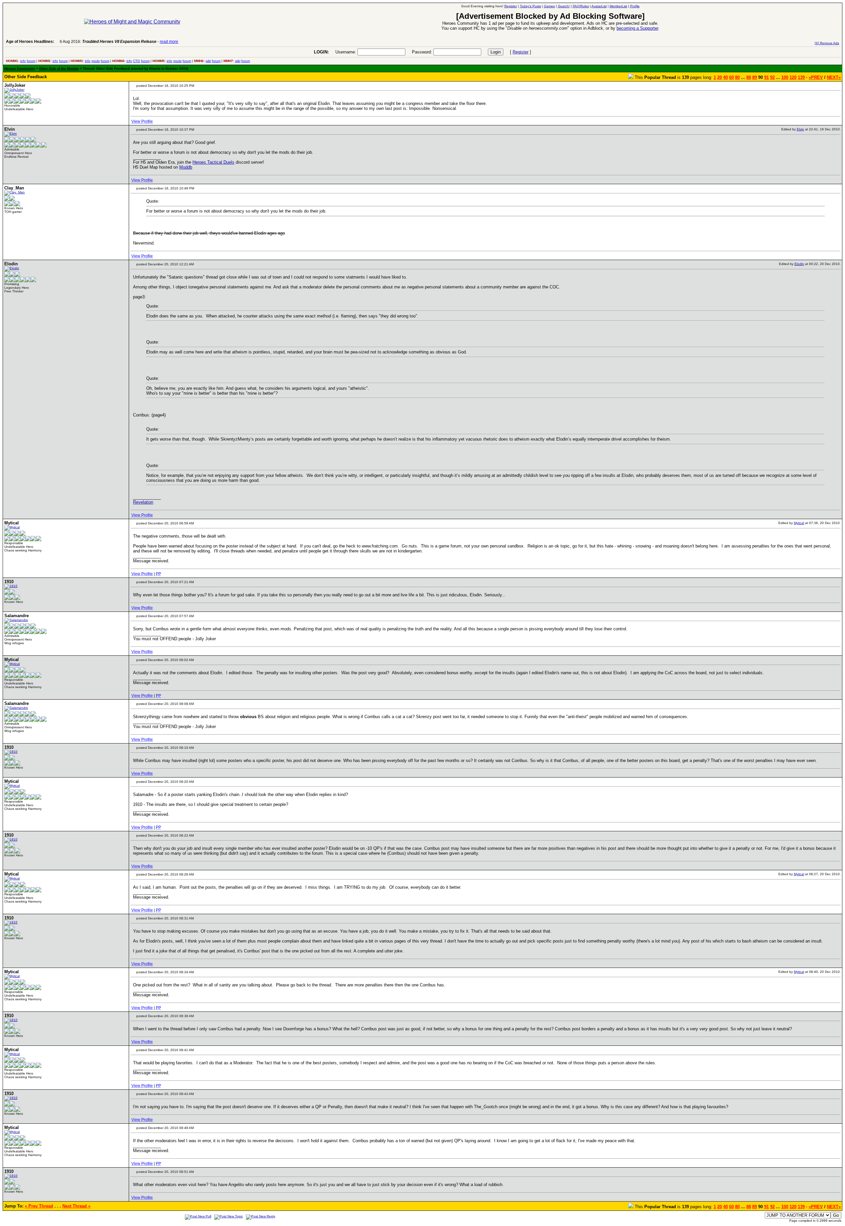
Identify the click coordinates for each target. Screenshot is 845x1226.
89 (754, 77)
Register (520, 52)
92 (772, 77)
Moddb (185, 167)
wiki (208, 61)
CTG (136, 61)
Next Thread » (76, 1206)
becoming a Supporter (637, 28)
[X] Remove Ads (827, 43)
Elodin (799, 264)
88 (748, 77)
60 (731, 77)
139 (801, 77)
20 (719, 77)
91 (766, 77)
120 (793, 77)
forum (31, 61)
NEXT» (834, 77)
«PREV (816, 77)
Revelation (143, 502)
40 (725, 77)
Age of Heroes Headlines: (30, 41)
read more (169, 41)
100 (784, 77)
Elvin (800, 129)
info (23, 61)
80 (737, 77)
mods (95, 61)
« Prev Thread (39, 1206)
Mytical (799, 523)
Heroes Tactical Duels (213, 162)
